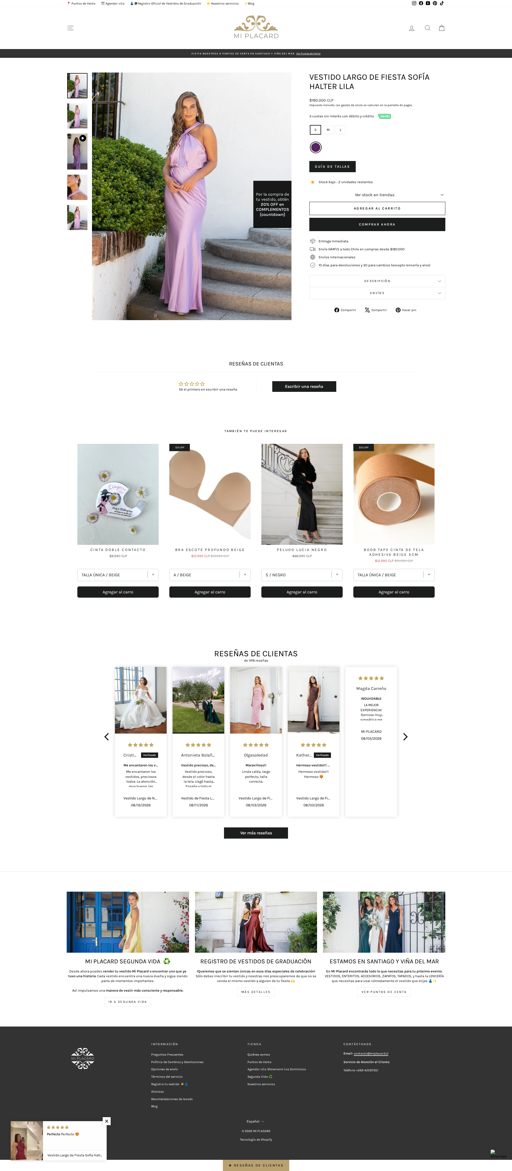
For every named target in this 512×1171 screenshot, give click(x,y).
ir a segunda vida (128, 1002)
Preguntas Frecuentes (167, 1054)
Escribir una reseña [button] (304, 386)
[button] (108, 737)
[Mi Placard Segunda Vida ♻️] (128, 922)
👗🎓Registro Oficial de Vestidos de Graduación (165, 3)
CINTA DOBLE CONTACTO (118, 550)
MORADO (315, 147)
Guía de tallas (332, 166)
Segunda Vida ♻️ (260, 1077)
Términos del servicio (167, 1077)
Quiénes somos (258, 1054)
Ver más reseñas (256, 832)
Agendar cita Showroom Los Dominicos (276, 1069)
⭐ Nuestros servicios (222, 3)
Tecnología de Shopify (256, 1139)
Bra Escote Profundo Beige (210, 550)
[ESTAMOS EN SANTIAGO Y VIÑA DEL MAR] (384, 922)
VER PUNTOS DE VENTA (384, 992)
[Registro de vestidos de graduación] (256, 922)
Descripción (377, 281)
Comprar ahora (377, 224)
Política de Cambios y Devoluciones (177, 1062)
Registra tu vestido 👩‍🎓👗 (169, 1084)
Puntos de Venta (259, 1062)
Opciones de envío (164, 1069)
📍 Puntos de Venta (81, 3)
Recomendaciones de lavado (172, 1099)
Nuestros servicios (261, 1084)
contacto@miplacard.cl (371, 1053)
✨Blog (249, 3)
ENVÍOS (377, 293)
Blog (154, 1106)
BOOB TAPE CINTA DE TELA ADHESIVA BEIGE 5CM (394, 552)
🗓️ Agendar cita (113, 3)
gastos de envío (352, 105)
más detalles (256, 992)
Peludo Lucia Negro (302, 550)
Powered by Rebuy (256, 612)
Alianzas (157, 1091)
